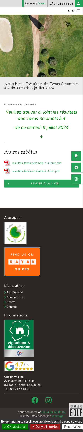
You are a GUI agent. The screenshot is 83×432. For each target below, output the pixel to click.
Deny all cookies (46, 426)
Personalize (72, 426)
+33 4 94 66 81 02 (53, 412)
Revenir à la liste (33, 183)
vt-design (57, 416)
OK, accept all (16, 426)
